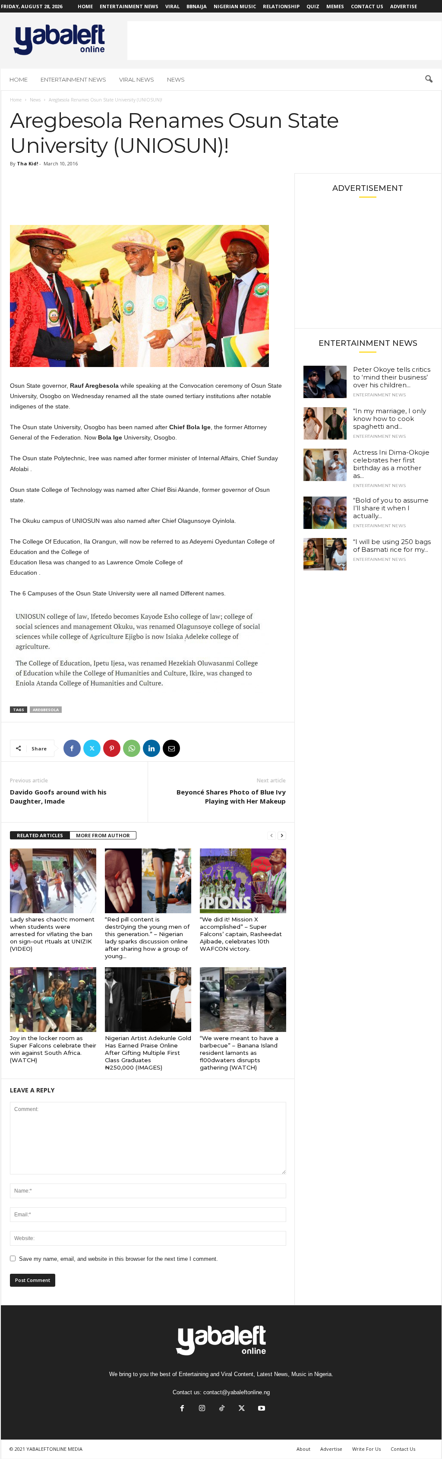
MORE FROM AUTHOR (103, 835)
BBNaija (196, 6)
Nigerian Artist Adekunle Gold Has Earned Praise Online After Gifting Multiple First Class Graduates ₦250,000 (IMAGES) (148, 1053)
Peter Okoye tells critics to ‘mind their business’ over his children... (391, 377)
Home (85, 6)
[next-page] (282, 835)
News (176, 79)
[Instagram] (202, 1409)
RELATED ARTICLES (40, 835)
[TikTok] (222, 1409)
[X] (92, 748)
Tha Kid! (27, 163)
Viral (172, 6)
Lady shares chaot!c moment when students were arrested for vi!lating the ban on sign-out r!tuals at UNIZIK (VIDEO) (52, 934)
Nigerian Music (235, 6)
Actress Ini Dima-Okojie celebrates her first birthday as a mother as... (391, 464)
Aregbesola (46, 709)
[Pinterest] (111, 748)
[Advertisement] (284, 40)
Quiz (312, 6)
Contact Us (367, 6)
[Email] (171, 748)
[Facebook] (72, 748)
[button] (428, 79)
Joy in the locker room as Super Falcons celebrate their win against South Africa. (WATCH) (53, 1049)
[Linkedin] (151, 748)
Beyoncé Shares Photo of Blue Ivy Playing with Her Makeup (231, 796)
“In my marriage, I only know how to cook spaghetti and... (389, 418)
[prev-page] (271, 835)
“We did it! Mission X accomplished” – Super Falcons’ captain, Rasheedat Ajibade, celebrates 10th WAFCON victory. (241, 934)
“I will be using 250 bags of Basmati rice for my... (392, 546)
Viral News (136, 79)
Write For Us (366, 1449)
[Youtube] (261, 1409)
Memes (335, 6)
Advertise (403, 6)
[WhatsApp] (131, 748)
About (303, 1449)
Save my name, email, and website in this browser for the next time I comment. (118, 1259)
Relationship (281, 6)
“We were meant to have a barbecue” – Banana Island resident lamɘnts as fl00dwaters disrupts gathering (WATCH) (239, 1053)
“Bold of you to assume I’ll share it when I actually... (391, 508)
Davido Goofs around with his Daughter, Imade (58, 796)
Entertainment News (129, 6)
